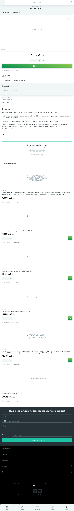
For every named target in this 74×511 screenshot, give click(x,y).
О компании (6, 448)
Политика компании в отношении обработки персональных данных (37, 494)
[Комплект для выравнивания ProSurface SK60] (37, 257)
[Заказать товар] (70, 198)
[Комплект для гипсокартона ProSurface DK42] (37, 217)
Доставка (5, 472)
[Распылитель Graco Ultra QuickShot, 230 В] (37, 297)
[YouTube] (35, 491)
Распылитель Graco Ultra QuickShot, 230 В (16, 311)
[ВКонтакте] (40, 491)
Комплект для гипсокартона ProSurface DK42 (17, 231)
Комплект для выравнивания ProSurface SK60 (17, 271)
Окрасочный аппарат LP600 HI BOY (13, 393)
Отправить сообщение (37, 440)
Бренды (4, 454)
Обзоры (4, 466)
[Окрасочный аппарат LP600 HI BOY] (37, 379)
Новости (5, 460)
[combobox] (5, 90)
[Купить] (70, 238)
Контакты (5, 478)
